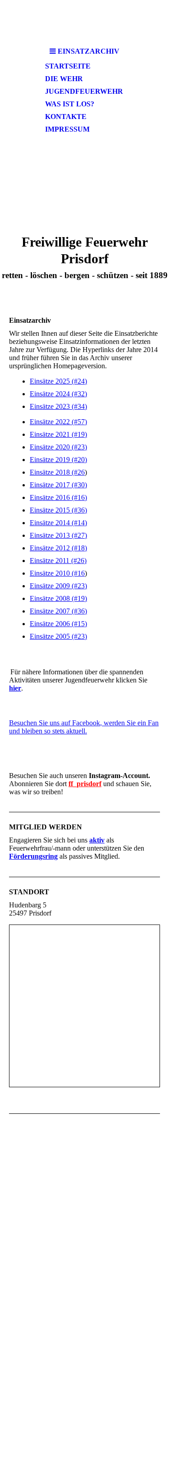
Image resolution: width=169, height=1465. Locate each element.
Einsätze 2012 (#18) (58, 548)
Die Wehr (64, 78)
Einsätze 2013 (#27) (58, 535)
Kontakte (66, 116)
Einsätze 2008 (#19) (58, 598)
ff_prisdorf (85, 783)
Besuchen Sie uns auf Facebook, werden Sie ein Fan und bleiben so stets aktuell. (84, 727)
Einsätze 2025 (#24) (58, 381)
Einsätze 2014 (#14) (58, 522)
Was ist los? (69, 104)
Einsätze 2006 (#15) (58, 623)
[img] (85, 21)
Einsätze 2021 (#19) (58, 434)
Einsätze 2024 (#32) (58, 394)
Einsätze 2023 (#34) (58, 406)
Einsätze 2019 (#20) (58, 459)
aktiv (97, 840)
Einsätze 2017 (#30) (58, 485)
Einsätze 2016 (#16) (58, 497)
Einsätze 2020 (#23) (58, 447)
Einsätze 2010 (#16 (57, 573)
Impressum (67, 129)
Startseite (68, 66)
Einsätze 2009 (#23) (58, 586)
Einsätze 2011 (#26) (58, 560)
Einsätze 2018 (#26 (57, 472)
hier (15, 688)
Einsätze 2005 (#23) (58, 636)
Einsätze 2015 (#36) (58, 510)
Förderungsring (33, 856)
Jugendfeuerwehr (84, 91)
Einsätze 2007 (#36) (58, 611)
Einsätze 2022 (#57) (58, 422)
